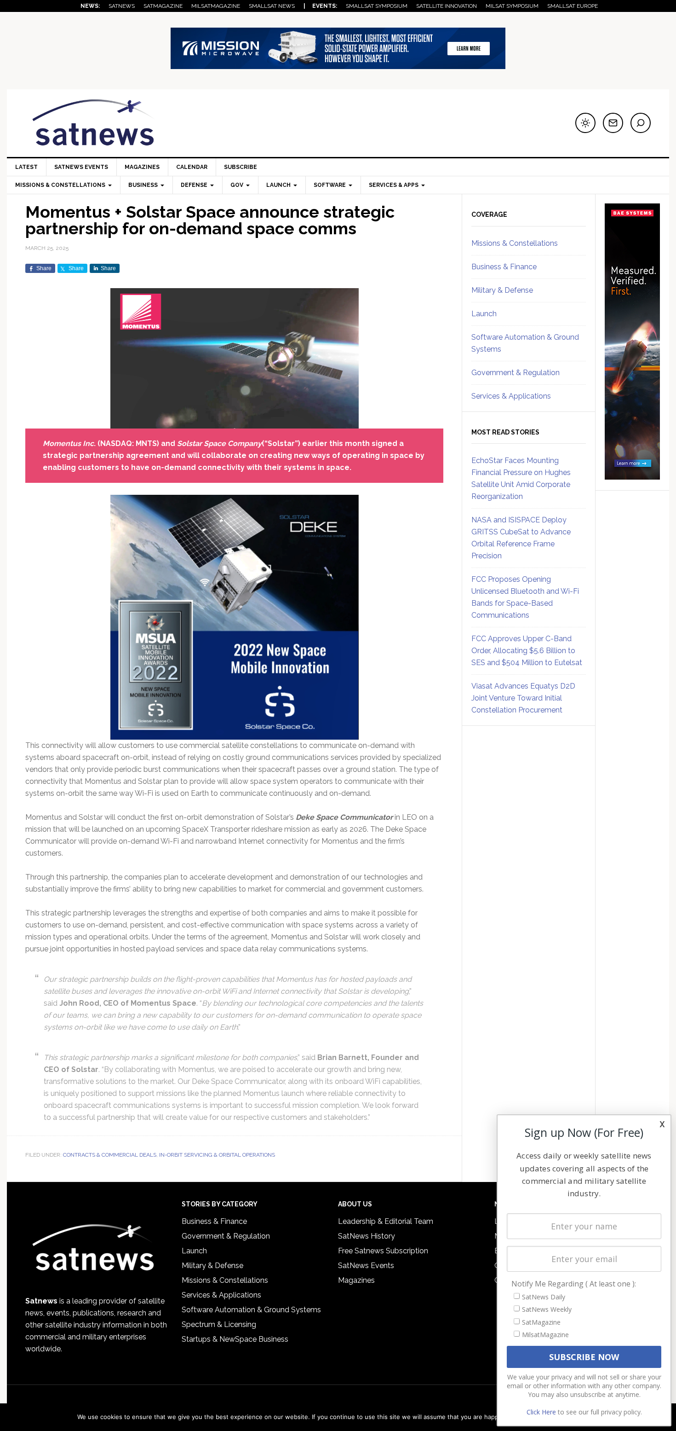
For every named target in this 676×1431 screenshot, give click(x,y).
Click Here (541, 1412)
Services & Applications (511, 396)
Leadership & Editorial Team (385, 1221)
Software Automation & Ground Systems (251, 1309)
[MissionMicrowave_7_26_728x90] (338, 64)
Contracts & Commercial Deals (109, 1155)
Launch (484, 313)
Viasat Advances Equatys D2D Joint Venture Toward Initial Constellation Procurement (523, 698)
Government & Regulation (515, 372)
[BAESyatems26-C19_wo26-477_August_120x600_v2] (632, 475)
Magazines (142, 167)
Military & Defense (502, 290)
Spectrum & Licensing (219, 1324)
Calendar (191, 167)
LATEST (26, 167)
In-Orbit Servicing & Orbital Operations (217, 1155)
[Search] (640, 123)
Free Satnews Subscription (383, 1250)
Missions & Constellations (514, 243)
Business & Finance (504, 266)
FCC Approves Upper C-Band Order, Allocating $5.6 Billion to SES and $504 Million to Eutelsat (526, 650)
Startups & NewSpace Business (235, 1339)
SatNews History (366, 1236)
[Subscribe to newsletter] (613, 123)
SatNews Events (81, 167)
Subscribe (240, 167)
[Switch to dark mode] (585, 123)
